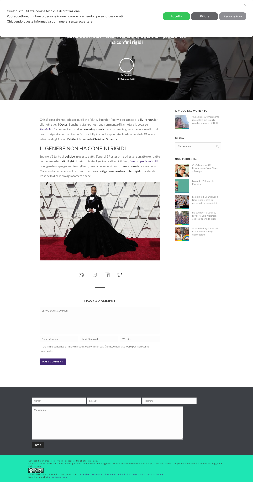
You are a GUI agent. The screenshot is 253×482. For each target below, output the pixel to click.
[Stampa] (81, 274)
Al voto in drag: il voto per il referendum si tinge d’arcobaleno (205, 231)
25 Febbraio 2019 (126, 79)
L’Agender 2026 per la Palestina (203, 182)
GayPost (128, 75)
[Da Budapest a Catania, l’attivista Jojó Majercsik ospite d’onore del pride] (182, 218)
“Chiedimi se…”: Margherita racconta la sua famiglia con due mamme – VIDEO (205, 119)
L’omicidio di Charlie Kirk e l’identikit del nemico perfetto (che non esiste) (205, 199)
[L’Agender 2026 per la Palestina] (182, 186)
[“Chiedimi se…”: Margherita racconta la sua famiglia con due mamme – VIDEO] (182, 122)
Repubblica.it (48, 129)
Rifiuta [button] (204, 16)
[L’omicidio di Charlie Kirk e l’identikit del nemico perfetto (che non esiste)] (182, 202)
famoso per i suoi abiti (144, 161)
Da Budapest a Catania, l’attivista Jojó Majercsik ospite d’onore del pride (204, 215)
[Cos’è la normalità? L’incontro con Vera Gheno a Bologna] (182, 170)
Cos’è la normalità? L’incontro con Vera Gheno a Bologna (205, 168)
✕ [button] (245, 4)
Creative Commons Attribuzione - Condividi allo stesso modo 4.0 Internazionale (121, 474)
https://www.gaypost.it (60, 477)
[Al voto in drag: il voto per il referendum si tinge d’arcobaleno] (182, 234)
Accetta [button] (176, 16)
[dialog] (126, 18)
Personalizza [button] (233, 16)
